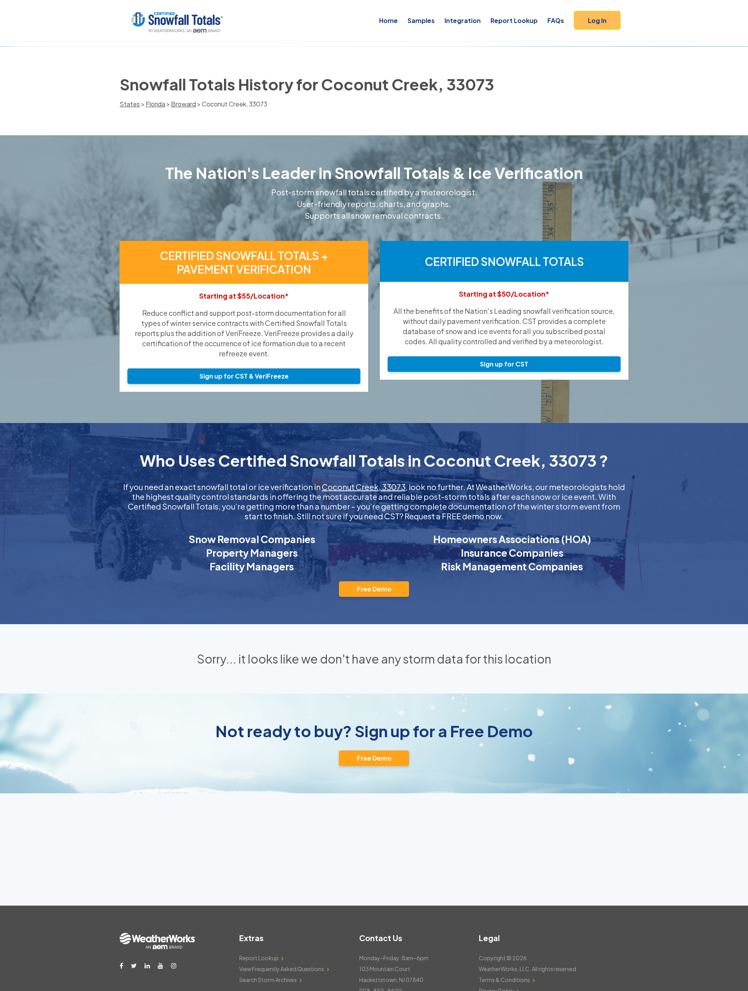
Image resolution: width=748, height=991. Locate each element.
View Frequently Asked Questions (281, 968)
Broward (183, 104)
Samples (421, 20)
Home (388, 20)
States (130, 104)
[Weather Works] (158, 946)
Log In (597, 20)
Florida (155, 104)
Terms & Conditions (504, 979)
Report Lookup (514, 20)
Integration (463, 20)
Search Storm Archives (268, 979)
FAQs (555, 20)
